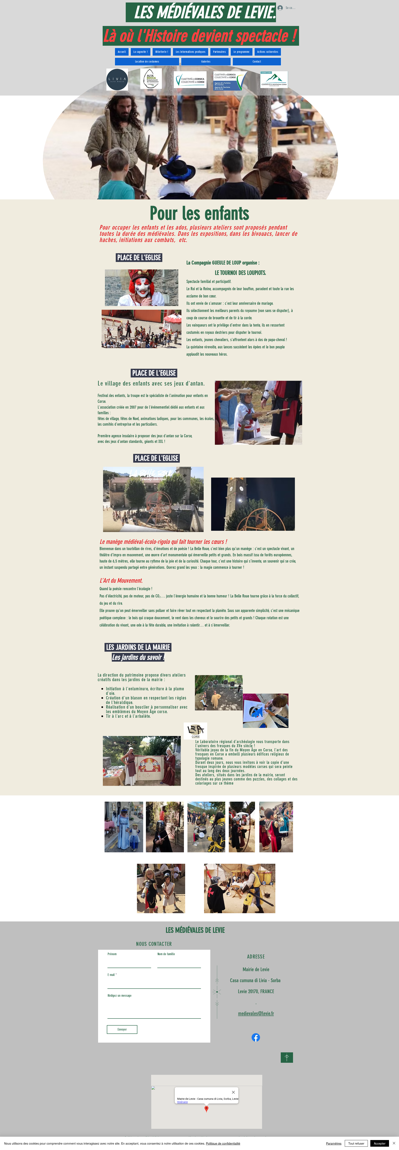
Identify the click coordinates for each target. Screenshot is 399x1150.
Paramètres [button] (333, 1143)
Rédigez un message (120, 995)
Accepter (379, 1143)
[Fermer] (394, 1143)
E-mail (111, 975)
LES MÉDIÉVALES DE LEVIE (195, 930)
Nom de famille (166, 954)
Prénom (112, 954)
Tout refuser (356, 1143)
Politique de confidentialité (223, 1143)
